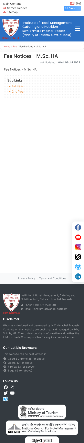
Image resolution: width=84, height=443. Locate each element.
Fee (15, 46)
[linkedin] (78, 276)
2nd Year (18, 91)
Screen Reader (17, 8)
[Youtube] (78, 237)
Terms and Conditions (52, 278)
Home (6, 46)
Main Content (12, 3)
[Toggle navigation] (78, 28)
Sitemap (12, 12)
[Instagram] (78, 247)
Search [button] (73, 8)
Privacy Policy (26, 278)
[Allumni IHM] (78, 266)
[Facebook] (78, 227)
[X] (78, 257)
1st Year (17, 86)
